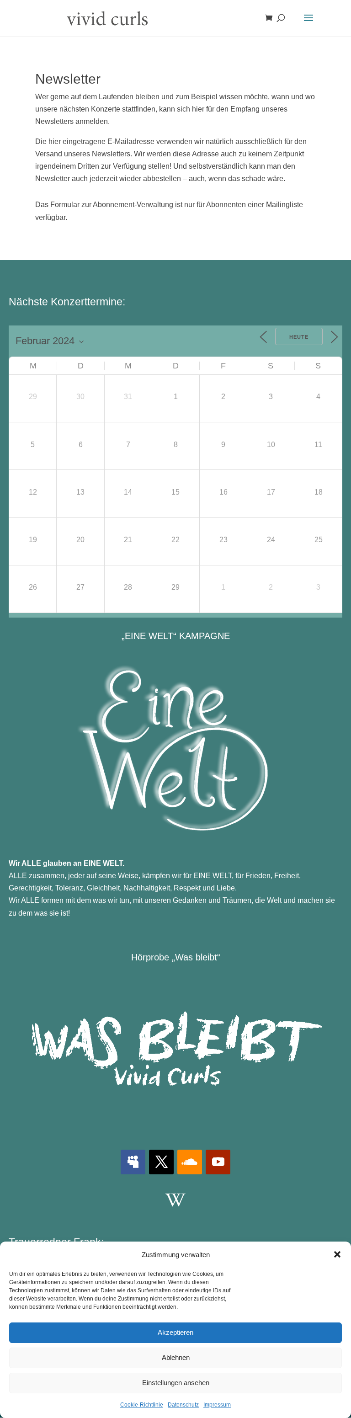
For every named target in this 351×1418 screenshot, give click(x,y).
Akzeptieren (175, 1332)
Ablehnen (176, 1357)
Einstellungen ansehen (175, 1382)
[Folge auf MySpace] (133, 1162)
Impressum (217, 1405)
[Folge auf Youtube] (218, 1162)
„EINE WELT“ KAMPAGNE (176, 636)
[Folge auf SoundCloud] (189, 1162)
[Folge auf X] (161, 1162)
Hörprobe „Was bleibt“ (175, 957)
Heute (298, 337)
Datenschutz (183, 1405)
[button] (337, 1254)
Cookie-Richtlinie (141, 1405)
